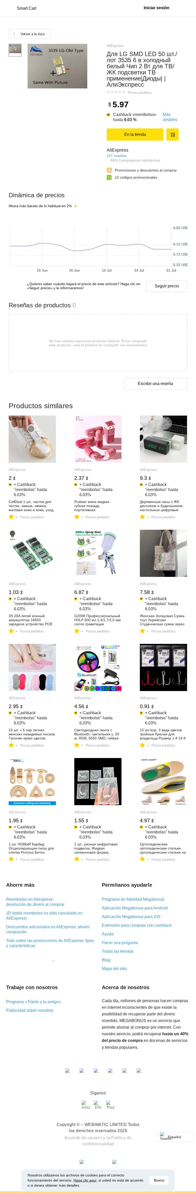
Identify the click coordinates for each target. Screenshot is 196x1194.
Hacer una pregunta (120, 942)
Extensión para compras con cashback (137, 925)
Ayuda (108, 934)
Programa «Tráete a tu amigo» (33, 1002)
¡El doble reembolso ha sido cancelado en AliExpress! (44, 915)
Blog (106, 960)
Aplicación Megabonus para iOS (131, 916)
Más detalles (170, 117)
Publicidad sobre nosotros (29, 1010)
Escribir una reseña (155, 383)
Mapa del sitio (114, 968)
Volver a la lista (32, 34)
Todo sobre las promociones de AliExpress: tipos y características (50, 943)
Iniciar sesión (156, 8)
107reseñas (117, 156)
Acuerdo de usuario (83, 1138)
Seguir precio (167, 286)
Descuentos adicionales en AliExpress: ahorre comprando (48, 929)
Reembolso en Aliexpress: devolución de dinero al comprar (35, 902)
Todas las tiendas (117, 951)
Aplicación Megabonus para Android (135, 908)
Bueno (159, 1180)
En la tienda (135, 134)
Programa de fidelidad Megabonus (133, 899)
